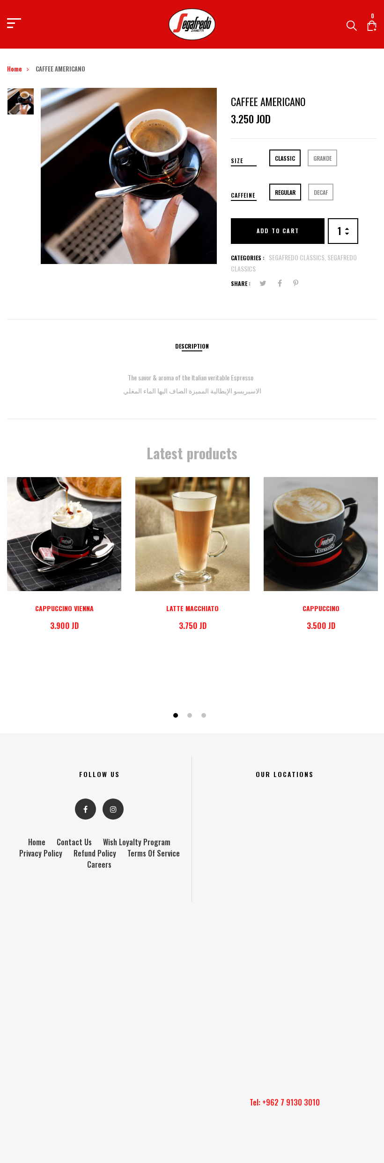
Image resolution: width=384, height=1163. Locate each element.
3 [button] (205, 716)
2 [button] (191, 716)
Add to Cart (278, 231)
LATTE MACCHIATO (192, 608)
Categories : (248, 258)
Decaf (321, 192)
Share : (241, 283)
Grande (322, 158)
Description (192, 346)
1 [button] (177, 716)
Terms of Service (153, 853)
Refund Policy (95, 853)
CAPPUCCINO (321, 608)
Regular (285, 192)
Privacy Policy (40, 853)
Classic (285, 158)
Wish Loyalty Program (136, 842)
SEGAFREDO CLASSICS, (298, 257)
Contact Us (74, 842)
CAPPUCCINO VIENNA (64, 608)
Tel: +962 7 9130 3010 (285, 1102)
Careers (99, 864)
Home (14, 68)
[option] (20, 104)
